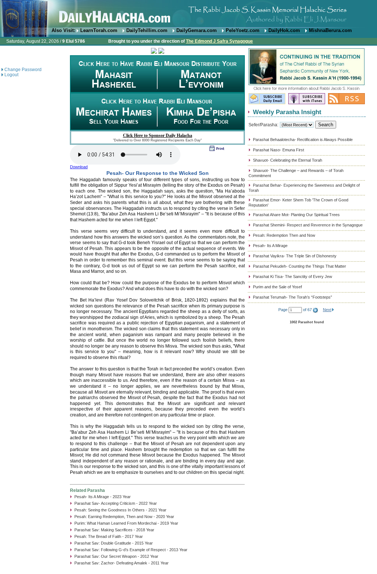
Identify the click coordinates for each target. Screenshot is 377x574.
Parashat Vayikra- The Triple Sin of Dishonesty (295, 256)
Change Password (23, 69)
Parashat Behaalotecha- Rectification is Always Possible (303, 139)
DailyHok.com (284, 30)
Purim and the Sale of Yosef (277, 287)
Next (327, 309)
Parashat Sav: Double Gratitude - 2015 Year (113, 543)
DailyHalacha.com (188, 14)
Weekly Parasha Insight (287, 112)
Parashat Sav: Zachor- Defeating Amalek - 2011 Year (121, 563)
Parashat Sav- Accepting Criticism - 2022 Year (115, 503)
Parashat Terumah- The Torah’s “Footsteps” (292, 297)
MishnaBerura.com (330, 30)
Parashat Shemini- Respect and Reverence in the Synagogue (308, 225)
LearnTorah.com (98, 30)
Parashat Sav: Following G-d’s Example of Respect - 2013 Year (130, 549)
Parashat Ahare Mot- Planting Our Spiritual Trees (296, 214)
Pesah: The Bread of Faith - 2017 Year (108, 536)
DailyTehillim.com (147, 30)
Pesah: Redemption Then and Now (284, 235)
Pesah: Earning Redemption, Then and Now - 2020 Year (124, 516)
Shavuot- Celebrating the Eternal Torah (287, 160)
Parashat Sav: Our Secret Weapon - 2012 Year (116, 556)
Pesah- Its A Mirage (270, 245)
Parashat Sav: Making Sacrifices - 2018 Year (114, 530)
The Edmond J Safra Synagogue (219, 41)
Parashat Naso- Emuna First (278, 150)
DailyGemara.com (196, 30)
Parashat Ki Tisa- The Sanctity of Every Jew (292, 276)
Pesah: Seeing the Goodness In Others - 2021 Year (120, 510)
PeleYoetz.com (243, 30)
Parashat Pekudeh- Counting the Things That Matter (299, 266)
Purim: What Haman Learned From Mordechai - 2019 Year (126, 523)
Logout (11, 74)
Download (79, 167)
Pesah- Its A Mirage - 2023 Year (102, 496)
